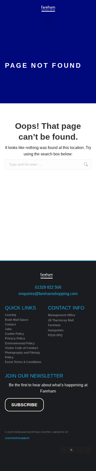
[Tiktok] (87, 449)
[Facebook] (63, 449)
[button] (48, 21)
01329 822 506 (48, 287)
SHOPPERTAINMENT (17, 438)
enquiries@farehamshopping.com (48, 294)
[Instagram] (79, 449)
